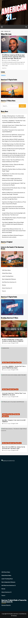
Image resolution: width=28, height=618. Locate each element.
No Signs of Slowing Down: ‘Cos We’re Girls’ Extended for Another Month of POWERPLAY (13, 116)
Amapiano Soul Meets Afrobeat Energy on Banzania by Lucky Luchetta (12, 236)
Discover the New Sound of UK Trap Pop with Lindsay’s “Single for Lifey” (13, 149)
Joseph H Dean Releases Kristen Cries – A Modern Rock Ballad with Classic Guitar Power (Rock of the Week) (14, 230)
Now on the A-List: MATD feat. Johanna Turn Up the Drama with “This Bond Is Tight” (13, 135)
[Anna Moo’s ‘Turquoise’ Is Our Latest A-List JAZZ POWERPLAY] (14, 409)
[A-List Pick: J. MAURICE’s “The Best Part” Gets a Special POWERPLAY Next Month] (14, 355)
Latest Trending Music (7, 276)
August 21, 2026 (15, 343)
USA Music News (6, 270)
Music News (5, 51)
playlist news (11, 335)
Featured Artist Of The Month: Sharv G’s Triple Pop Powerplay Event (14, 188)
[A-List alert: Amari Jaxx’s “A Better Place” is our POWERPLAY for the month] (14, 382)
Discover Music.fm (6, 605)
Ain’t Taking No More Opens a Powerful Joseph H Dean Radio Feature (14, 218)
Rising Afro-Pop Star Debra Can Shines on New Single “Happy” (14, 170)
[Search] (26, 27)
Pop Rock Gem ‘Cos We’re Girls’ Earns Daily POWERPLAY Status (13, 174)
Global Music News (7, 273)
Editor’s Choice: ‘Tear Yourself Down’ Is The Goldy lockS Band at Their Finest (13, 160)
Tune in (4, 291)
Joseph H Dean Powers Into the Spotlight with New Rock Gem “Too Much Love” (13, 213)
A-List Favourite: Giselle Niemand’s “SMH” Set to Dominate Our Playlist (13, 184)
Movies (4, 285)
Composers (5, 414)
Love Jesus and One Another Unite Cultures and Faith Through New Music (13, 198)
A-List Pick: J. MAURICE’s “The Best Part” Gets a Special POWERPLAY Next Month (13, 121)
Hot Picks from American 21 (9, 282)
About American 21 (7, 288)
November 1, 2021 (15, 60)
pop (16, 362)
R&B (20, 362)
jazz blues (11, 414)
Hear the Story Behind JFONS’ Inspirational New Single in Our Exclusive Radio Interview (13, 140)
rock (17, 335)
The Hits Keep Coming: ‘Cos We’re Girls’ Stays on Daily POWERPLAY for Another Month (13, 144)
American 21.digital (7, 60)
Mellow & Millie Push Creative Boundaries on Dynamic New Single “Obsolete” (13, 193)
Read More (4, 68)
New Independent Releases (9, 279)
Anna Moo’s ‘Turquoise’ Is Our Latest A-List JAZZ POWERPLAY (13, 130)
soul (17, 389)
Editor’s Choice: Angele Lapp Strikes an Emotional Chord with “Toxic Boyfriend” (12, 179)
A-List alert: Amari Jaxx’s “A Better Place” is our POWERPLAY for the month (14, 126)
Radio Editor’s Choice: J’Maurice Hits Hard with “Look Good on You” (13, 165)
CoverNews (22, 613)
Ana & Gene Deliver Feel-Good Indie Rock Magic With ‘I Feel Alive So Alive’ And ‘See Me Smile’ (13, 208)
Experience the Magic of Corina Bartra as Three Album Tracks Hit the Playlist (14, 202)
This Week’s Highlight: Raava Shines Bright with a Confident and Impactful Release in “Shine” (13, 224)
